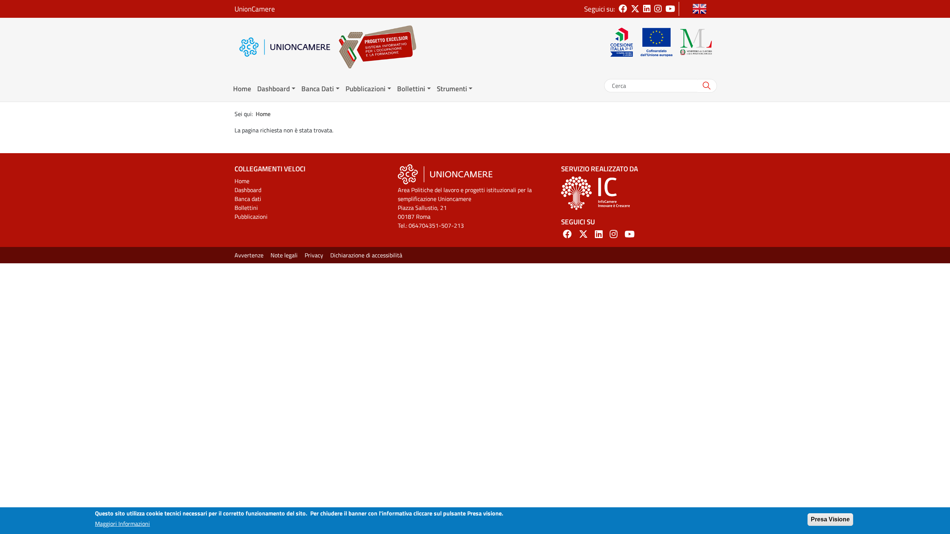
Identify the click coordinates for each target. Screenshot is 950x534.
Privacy (314, 255)
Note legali (284, 255)
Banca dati (248, 198)
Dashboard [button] (273, 88)
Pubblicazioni (251, 216)
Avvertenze (249, 255)
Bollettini (246, 207)
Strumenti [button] (452, 88)
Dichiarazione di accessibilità (366, 255)
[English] (699, 9)
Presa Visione (830, 519)
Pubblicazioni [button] (365, 88)
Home (242, 88)
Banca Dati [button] (317, 88)
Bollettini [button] (411, 88)
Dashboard (248, 189)
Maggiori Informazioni (122, 523)
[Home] (373, 47)
